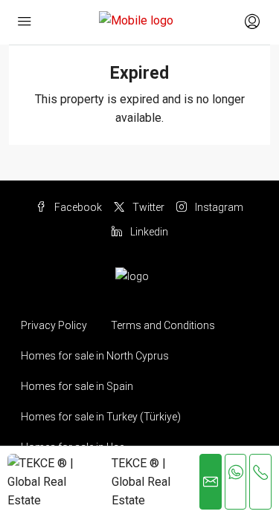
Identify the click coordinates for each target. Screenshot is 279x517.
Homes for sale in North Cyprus (95, 356)
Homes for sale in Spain (77, 386)
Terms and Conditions (163, 325)
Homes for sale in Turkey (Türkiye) (101, 417)
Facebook (77, 207)
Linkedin (148, 232)
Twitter (147, 207)
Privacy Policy (54, 325)
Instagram (218, 207)
